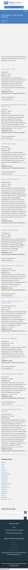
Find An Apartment (26, 11)
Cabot (3, 466)
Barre (2, 464)
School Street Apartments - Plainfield (12, 374)
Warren (3, 495)
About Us (14, 545)
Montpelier (4, 480)
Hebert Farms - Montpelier (9, 338)
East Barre (4, 470)
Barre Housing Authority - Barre (10, 179)
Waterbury (4, 497)
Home (2, 20)
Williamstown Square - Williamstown (12, 266)
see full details (6, 89)
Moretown (4, 482)
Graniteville (4, 476)
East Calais (4, 472)
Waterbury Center (6, 499)
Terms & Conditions (14, 550)
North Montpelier (6, 483)
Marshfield (4, 478)
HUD (14, 527)
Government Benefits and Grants (14, 530)
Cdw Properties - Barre (8, 69)
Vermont (6, 20)
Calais (3, 468)
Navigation (8, 7)
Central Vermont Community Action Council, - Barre (12, 302)
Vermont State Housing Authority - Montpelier (11, 410)
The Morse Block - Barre (8, 144)
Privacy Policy (14, 547)
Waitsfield (4, 493)
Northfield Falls (5, 487)
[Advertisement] (14, 40)
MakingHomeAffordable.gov (14, 533)
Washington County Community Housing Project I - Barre (13, 105)
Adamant (3, 462)
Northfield (4, 485)
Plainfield (4, 489)
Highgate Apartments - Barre (10, 230)
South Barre (4, 491)
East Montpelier (5, 474)
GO (25, 512)
